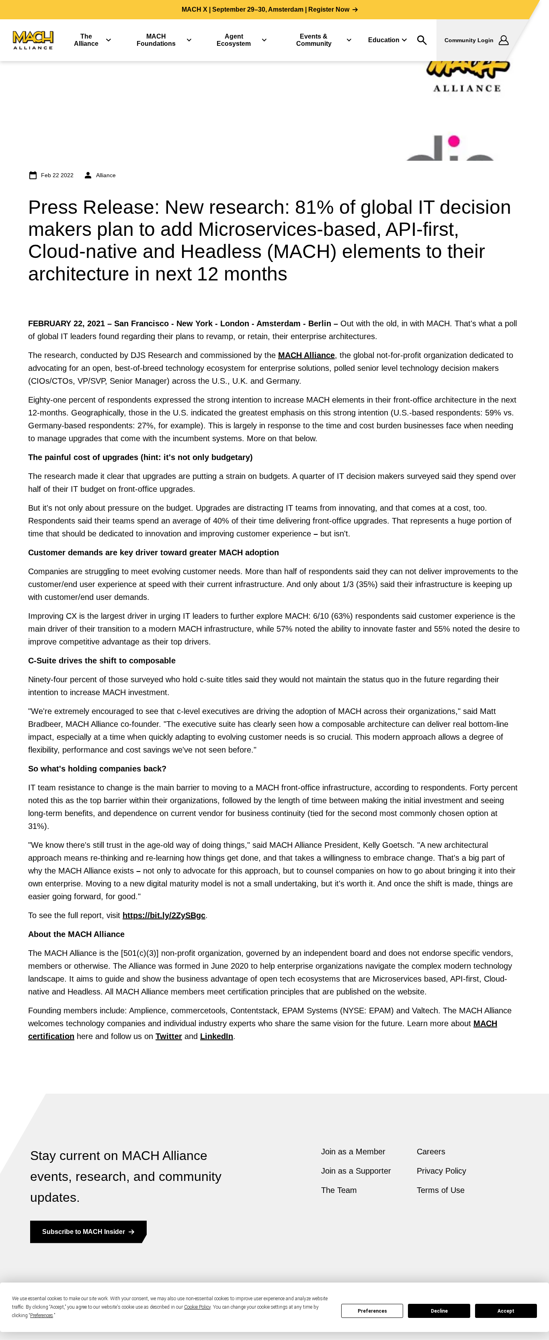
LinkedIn (216, 1036)
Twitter (169, 1036)
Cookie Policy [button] (197, 1307)
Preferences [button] (41, 1315)
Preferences (372, 1311)
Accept (506, 1311)
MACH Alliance (306, 355)
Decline (439, 1311)
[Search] (422, 40)
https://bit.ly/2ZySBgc (164, 915)
